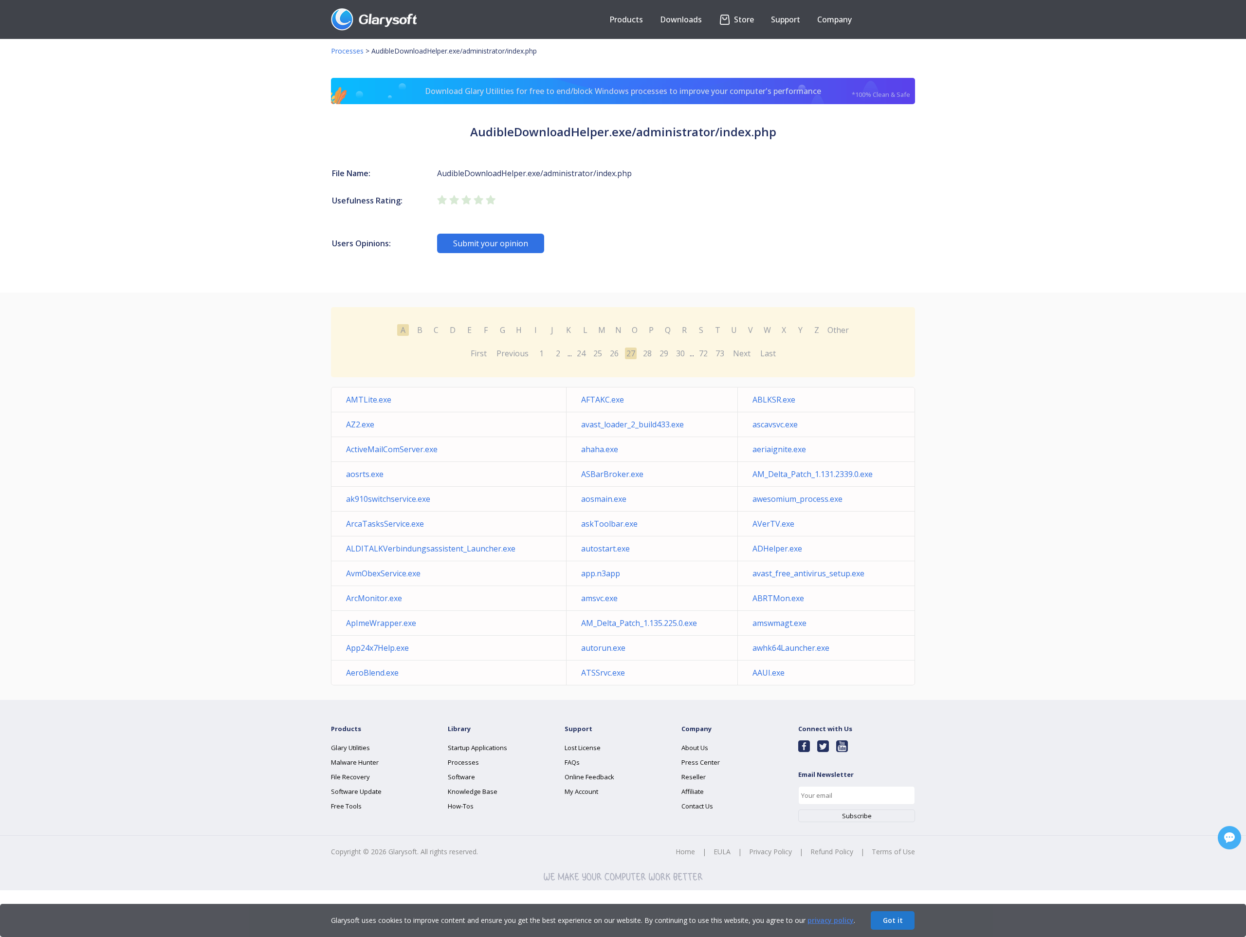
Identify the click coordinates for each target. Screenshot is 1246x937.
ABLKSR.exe (773, 399)
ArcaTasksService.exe (385, 523)
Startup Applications (477, 747)
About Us (694, 747)
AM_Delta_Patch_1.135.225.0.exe (639, 623)
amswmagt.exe (779, 623)
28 (647, 353)
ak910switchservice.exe (388, 499)
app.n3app (600, 573)
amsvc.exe (599, 598)
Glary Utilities (350, 747)
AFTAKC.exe (602, 399)
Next (742, 353)
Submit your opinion (490, 243)
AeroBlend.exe (372, 672)
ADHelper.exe (777, 548)
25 (597, 353)
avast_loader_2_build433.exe (632, 424)
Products (626, 19)
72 (703, 353)
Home (685, 851)
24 (581, 353)
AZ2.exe (360, 424)
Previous (512, 353)
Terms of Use (893, 851)
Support (785, 19)
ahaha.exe (599, 449)
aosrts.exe (365, 474)
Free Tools (346, 806)
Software (461, 776)
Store (743, 19)
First (479, 353)
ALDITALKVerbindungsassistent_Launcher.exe (430, 548)
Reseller (693, 776)
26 (614, 353)
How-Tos (461, 806)
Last (768, 353)
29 (664, 353)
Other (838, 330)
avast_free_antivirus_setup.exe (808, 573)
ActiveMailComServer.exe (392, 449)
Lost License (583, 747)
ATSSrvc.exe (603, 672)
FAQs (572, 762)
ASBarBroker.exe (612, 474)
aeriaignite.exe (779, 449)
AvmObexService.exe (383, 573)
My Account (581, 791)
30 (680, 353)
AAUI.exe (768, 672)
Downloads (681, 19)
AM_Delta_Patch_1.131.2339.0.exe (812, 474)
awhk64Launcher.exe (790, 648)
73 (719, 353)
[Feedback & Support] (1229, 837)
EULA (722, 851)
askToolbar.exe (609, 523)
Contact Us (697, 806)
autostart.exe (605, 548)
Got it (893, 920)
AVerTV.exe (773, 523)
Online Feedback (589, 776)
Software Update (356, 791)
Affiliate (692, 791)
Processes (347, 50)
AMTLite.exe (368, 399)
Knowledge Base (472, 791)
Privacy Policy (770, 851)
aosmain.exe (603, 499)
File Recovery (350, 776)
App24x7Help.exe (377, 648)
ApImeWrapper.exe (381, 623)
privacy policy (830, 920)
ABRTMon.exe (778, 598)
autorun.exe (603, 648)
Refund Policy (831, 851)
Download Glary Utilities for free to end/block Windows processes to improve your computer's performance (667, 92)
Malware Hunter (355, 762)
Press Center (700, 762)
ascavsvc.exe (775, 424)
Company (834, 19)
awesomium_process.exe (797, 499)
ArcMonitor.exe (374, 598)
